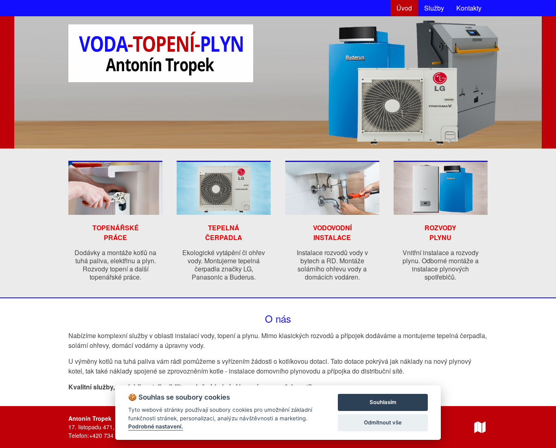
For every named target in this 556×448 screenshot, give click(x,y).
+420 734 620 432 (112, 435)
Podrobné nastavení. (155, 426)
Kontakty (469, 8)
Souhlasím (383, 402)
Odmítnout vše (383, 422)
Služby (434, 8)
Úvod (404, 8)
